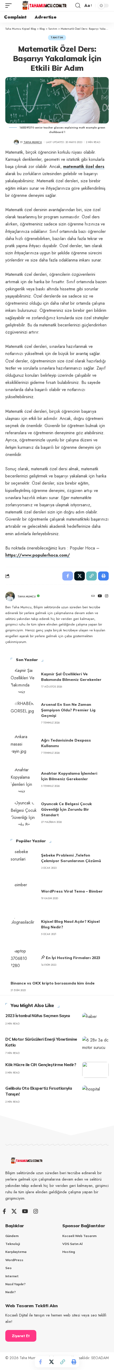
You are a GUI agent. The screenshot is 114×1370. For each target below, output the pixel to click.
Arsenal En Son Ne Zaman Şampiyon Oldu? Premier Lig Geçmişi (68, 710)
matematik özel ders (83, 166)
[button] (9, 5)
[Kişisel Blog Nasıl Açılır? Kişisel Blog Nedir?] (24, 927)
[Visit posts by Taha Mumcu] (16, 142)
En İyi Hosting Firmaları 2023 (73, 957)
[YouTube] (100, 596)
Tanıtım (57, 37)
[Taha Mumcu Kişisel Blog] (44, 5)
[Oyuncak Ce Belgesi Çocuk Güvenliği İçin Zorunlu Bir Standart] (24, 812)
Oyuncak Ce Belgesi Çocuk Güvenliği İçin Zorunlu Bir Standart (66, 809)
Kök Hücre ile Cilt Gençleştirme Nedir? (40, 1064)
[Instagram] (106, 596)
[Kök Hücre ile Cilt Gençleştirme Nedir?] (95, 1070)
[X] (14, 1211)
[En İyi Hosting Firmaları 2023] (24, 960)
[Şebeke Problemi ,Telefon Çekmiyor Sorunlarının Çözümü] (24, 861)
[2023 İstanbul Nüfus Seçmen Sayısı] (95, 1021)
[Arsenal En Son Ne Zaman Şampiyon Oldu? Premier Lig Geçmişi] (24, 713)
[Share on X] (51, 1361)
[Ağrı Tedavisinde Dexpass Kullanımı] (24, 746)
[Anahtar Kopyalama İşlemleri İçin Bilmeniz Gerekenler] (24, 779)
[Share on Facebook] (40, 1361)
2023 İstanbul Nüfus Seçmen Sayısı (37, 1015)
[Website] (93, 596)
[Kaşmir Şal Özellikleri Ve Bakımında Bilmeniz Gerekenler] (24, 680)
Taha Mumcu (33, 142)
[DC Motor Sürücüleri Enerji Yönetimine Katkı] (95, 1044)
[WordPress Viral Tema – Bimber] (24, 894)
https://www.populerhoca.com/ (37, 555)
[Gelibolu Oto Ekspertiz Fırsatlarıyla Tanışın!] (95, 1093)
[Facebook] (4, 1211)
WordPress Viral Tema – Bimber (72, 891)
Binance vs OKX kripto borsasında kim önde (53, 983)
